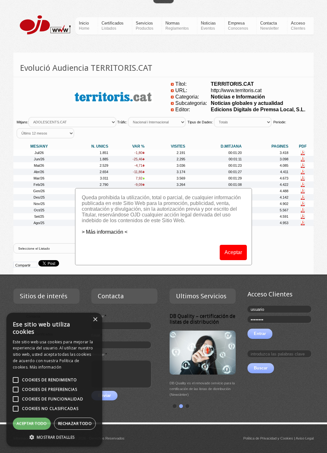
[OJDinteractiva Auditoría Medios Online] (45, 24)
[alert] (54, 380)
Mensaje (99, 354)
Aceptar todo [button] (32, 423)
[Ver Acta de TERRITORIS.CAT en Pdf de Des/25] (303, 197)
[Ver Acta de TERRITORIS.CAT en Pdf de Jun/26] (303, 159)
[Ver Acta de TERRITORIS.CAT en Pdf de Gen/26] (303, 191)
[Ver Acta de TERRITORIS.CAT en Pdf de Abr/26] (303, 171)
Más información (46, 367)
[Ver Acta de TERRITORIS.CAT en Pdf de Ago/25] (303, 222)
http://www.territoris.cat (236, 90)
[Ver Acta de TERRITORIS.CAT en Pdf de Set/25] (303, 216)
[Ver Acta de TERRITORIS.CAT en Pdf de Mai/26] (303, 165)
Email (96, 335)
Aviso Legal (305, 438)
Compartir (23, 265)
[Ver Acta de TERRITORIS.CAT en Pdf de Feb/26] (303, 184)
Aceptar (233, 252)
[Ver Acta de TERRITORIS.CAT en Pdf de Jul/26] (303, 152)
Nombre (98, 316)
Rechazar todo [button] (75, 423)
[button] (54, 437)
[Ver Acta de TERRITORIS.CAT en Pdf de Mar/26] (303, 178)
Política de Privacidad (260, 438)
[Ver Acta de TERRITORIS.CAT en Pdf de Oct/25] (303, 210)
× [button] (95, 319)
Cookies (286, 438)
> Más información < (104, 232)
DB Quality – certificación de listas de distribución (202, 319)
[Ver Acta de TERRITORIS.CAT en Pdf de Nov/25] (303, 203)
